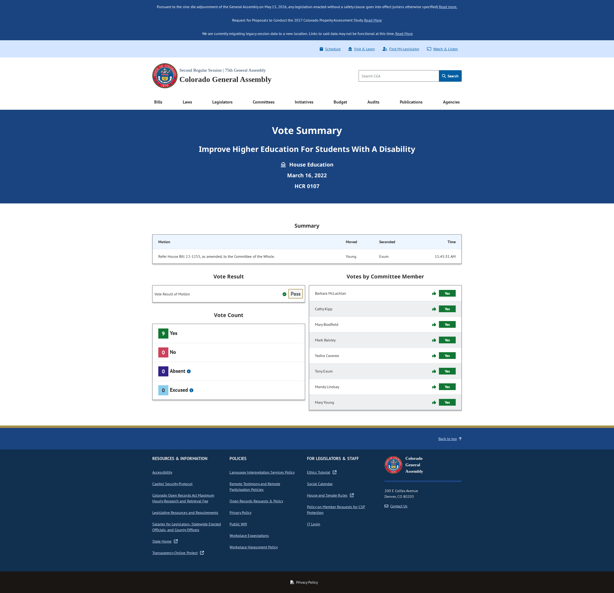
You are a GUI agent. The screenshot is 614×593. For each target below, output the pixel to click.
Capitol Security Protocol (172, 483)
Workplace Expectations (249, 535)
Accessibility (162, 472)
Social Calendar (320, 483)
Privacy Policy (240, 512)
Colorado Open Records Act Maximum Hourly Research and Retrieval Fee (183, 498)
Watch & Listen (445, 48)
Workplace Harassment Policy (254, 547)
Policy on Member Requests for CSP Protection (336, 509)
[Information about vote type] (189, 371)
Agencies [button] (451, 102)
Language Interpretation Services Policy (262, 472)
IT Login (313, 524)
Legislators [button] (222, 102)
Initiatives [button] (304, 102)
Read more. (448, 6)
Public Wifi (238, 524)
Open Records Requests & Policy (256, 501)
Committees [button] (263, 102)
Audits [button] (373, 102)
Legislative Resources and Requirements (185, 512)
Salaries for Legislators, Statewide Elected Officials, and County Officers (186, 527)
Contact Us (398, 506)
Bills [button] (158, 102)
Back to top (447, 438)
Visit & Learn (364, 48)
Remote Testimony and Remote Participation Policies (255, 486)
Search (453, 76)
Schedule (332, 48)
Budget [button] (340, 102)
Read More (373, 20)
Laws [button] (187, 102)
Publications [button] (411, 102)
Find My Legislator (404, 48)
